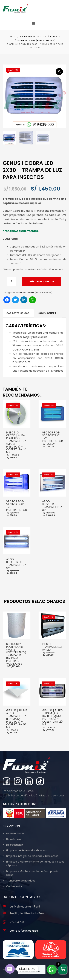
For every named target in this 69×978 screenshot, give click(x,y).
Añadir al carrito (41, 281)
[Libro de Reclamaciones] (18, 949)
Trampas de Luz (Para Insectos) (34, 292)
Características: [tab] (18, 313)
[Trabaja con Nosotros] (50, 949)
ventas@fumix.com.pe (24, 930)
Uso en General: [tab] (48, 313)
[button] (59, 71)
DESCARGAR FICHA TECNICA (21, 231)
